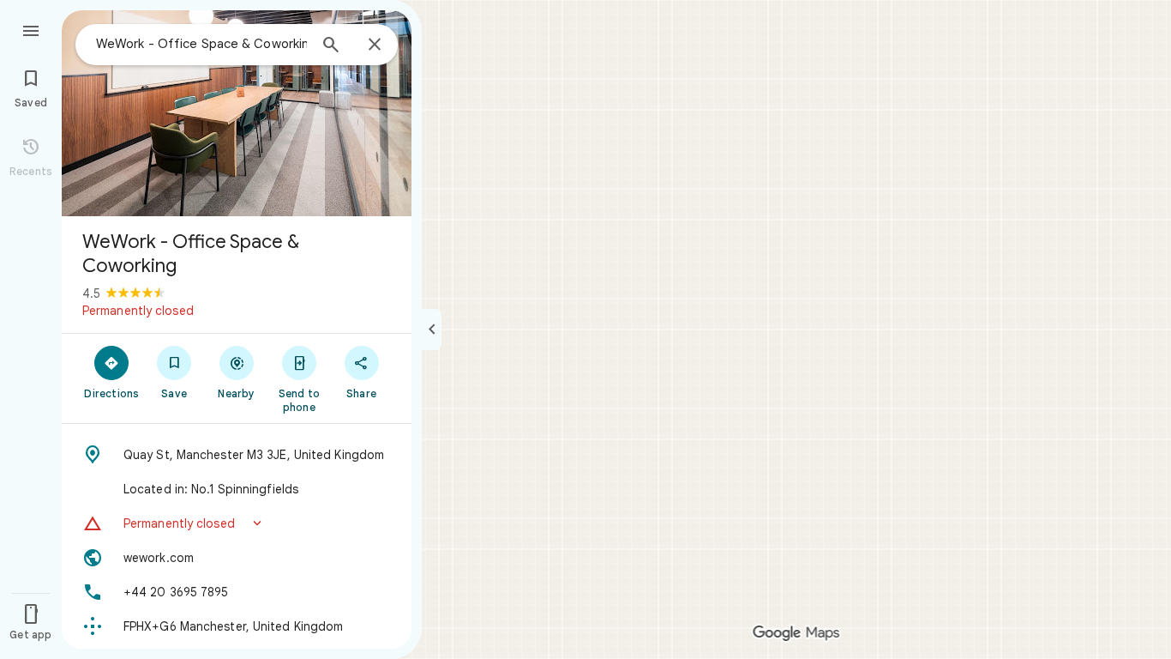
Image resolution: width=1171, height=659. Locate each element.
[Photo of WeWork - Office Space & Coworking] (236, 113)
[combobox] (201, 43)
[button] (236, 523)
